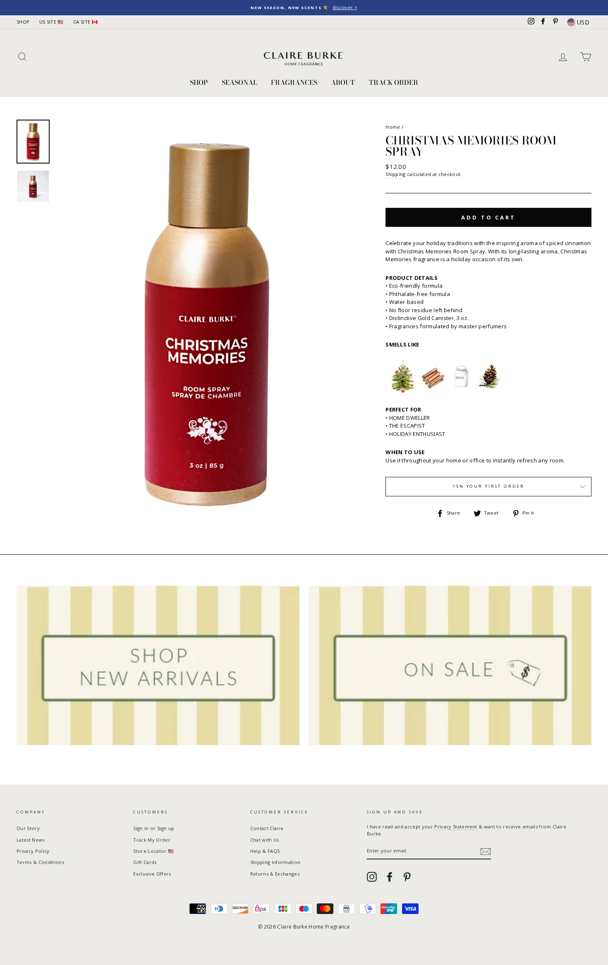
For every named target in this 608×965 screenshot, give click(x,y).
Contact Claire (267, 828)
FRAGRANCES (294, 82)
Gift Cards (144, 862)
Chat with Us (264, 840)
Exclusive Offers (152, 874)
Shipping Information (275, 862)
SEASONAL (239, 82)
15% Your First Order (488, 486)
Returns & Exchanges (274, 874)
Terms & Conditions (40, 862)
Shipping (395, 174)
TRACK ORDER (393, 82)
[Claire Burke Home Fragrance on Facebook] (390, 877)
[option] (304, 7)
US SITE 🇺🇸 (51, 22)
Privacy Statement (455, 826)
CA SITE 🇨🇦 (85, 22)
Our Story (28, 828)
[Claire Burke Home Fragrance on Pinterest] (407, 877)
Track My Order (151, 840)
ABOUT (343, 82)
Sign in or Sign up (153, 828)
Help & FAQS (265, 851)
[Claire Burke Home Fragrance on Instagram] (372, 877)
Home (392, 127)
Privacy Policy (33, 851)
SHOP (23, 22)
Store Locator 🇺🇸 (153, 851)
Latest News (31, 840)
